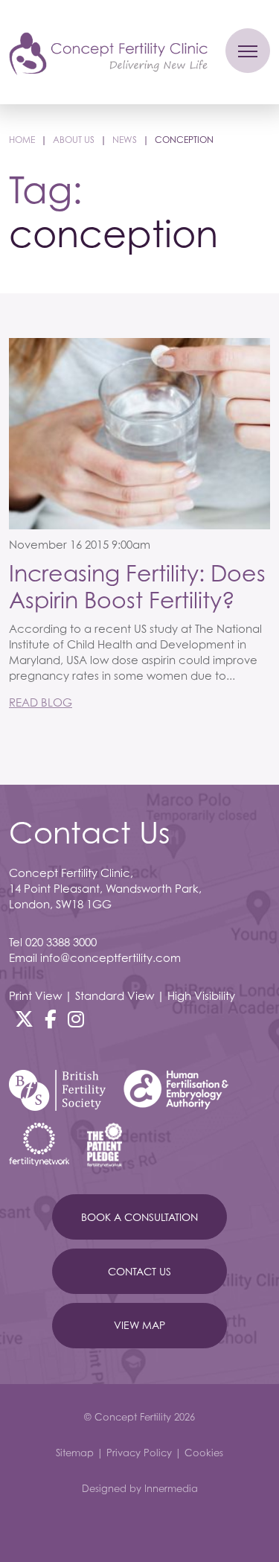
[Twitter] (24, 1019)
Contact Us (139, 1271)
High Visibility (201, 995)
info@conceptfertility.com (110, 957)
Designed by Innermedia (140, 1488)
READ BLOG (40, 702)
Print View (35, 995)
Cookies (204, 1453)
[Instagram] (76, 1019)
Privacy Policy (139, 1453)
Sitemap (75, 1453)
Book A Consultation (139, 1217)
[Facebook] (51, 1019)
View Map (139, 1325)
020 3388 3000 (61, 942)
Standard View (114, 995)
